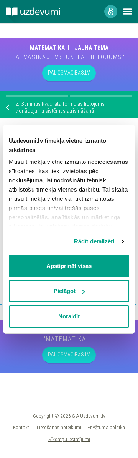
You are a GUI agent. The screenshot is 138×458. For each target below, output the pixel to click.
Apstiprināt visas (69, 266)
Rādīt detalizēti (94, 241)
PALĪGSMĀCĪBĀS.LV (69, 73)
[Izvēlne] (127, 11)
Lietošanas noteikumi (59, 427)
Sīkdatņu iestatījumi (69, 439)
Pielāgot (65, 291)
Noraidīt (69, 316)
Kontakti (21, 427)
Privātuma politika (106, 427)
